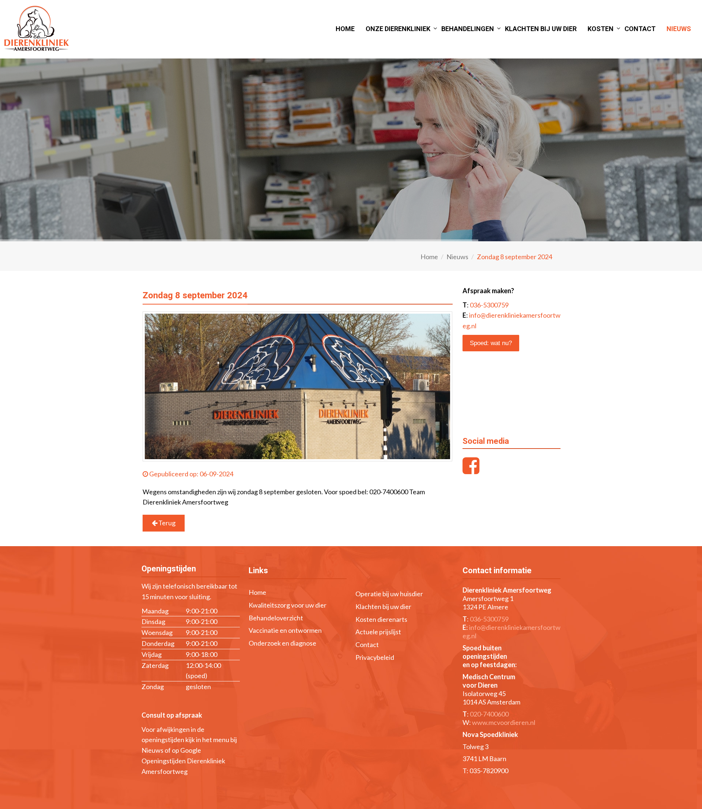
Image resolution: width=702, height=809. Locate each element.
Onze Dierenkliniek (398, 29)
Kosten (601, 29)
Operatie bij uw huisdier (389, 594)
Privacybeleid (374, 657)
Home (345, 29)
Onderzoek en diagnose (282, 643)
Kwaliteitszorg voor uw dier (288, 605)
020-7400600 (489, 714)
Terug (166, 523)
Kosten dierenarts (381, 619)
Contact (640, 29)
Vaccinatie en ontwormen (285, 630)
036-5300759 (489, 305)
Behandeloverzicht (276, 618)
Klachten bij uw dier (541, 29)
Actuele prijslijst (378, 632)
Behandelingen (467, 29)
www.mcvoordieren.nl (503, 722)
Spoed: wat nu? (491, 343)
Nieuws (679, 29)
